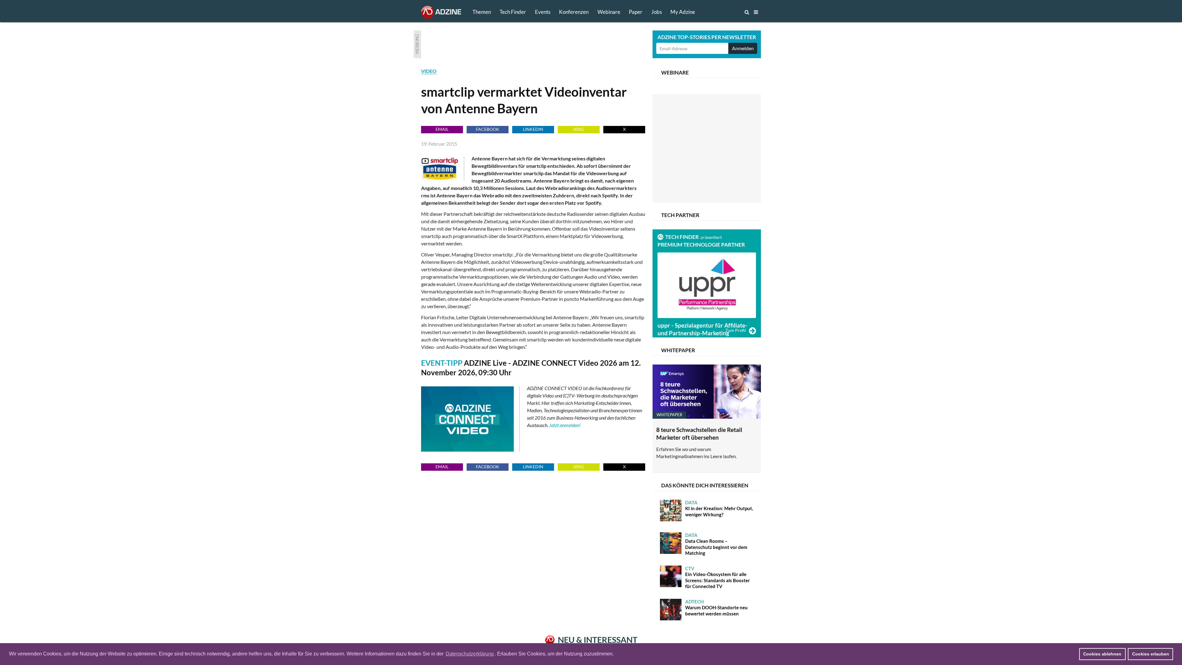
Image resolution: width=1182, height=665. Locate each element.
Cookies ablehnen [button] (1102, 653)
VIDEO (428, 71)
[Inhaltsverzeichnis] (756, 12)
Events (542, 12)
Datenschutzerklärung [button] (470, 653)
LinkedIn (533, 129)
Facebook (487, 129)
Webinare (608, 12)
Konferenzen (574, 12)
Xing (578, 129)
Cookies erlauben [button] (1150, 653)
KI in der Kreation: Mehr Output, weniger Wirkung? (719, 508)
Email (442, 129)
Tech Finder (513, 12)
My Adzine (682, 12)
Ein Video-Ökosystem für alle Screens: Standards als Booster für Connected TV (717, 577)
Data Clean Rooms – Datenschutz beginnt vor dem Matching (716, 544)
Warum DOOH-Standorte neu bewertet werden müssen (716, 607)
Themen (481, 12)
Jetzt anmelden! (565, 425)
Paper (635, 12)
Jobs (656, 12)
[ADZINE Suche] (726, 12)
